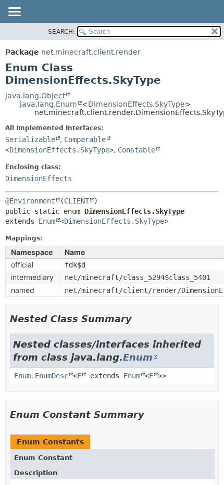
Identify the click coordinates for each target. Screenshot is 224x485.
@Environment (30, 201)
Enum (47, 221)
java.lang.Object (35, 96)
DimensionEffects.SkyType (136, 104)
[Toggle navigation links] (14, 12)
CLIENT (76, 201)
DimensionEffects (38, 178)
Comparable (85, 139)
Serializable (30, 139)
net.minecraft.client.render (91, 52)
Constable (136, 150)
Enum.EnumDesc (41, 376)
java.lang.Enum (48, 104)
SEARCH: (61, 31)
